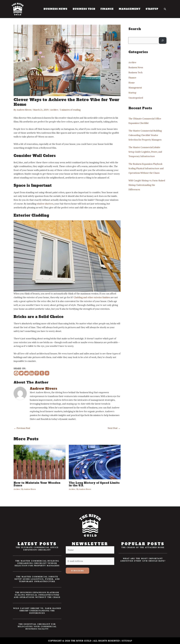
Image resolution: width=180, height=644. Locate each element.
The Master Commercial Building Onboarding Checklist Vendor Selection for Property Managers (145, 135)
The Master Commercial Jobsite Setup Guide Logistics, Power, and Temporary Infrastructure (145, 152)
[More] (47, 373)
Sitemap (127, 640)
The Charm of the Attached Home (142, 547)
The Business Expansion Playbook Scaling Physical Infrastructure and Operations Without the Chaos (146, 168)
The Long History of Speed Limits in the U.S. (94, 484)
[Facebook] (16, 373)
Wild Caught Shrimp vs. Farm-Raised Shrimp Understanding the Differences (146, 185)
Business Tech (135, 72)
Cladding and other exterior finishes (92, 297)
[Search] (162, 40)
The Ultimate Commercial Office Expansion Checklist (37, 548)
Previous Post (22, 428)
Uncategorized (135, 97)
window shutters (45, 203)
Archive (54, 109)
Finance (132, 77)
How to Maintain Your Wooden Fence (37, 484)
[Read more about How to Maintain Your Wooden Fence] (39, 461)
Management (135, 87)
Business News (135, 67)
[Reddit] (26, 373)
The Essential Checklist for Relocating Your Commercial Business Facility (37, 626)
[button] (165, 9)
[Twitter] (21, 373)
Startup (132, 92)
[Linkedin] (31, 373)
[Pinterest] (36, 373)
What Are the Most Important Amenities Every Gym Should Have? (143, 559)
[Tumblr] (42, 373)
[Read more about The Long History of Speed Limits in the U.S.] (95, 461)
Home (131, 82)
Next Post (114, 428)
